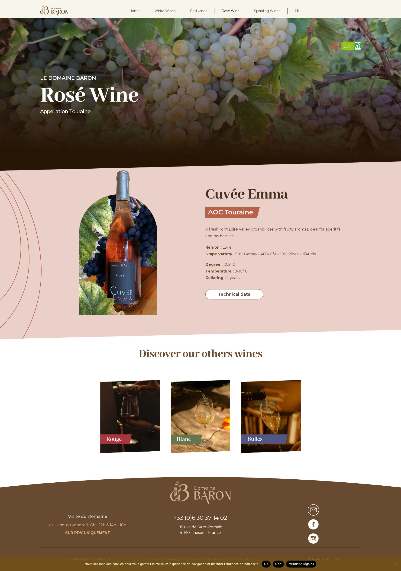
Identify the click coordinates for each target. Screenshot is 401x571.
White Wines (164, 11)
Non (278, 564)
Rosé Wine (230, 11)
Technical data (234, 294)
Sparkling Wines (267, 11)
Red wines (198, 11)
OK (266, 564)
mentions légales (301, 564)
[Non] (395, 564)
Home (134, 11)
